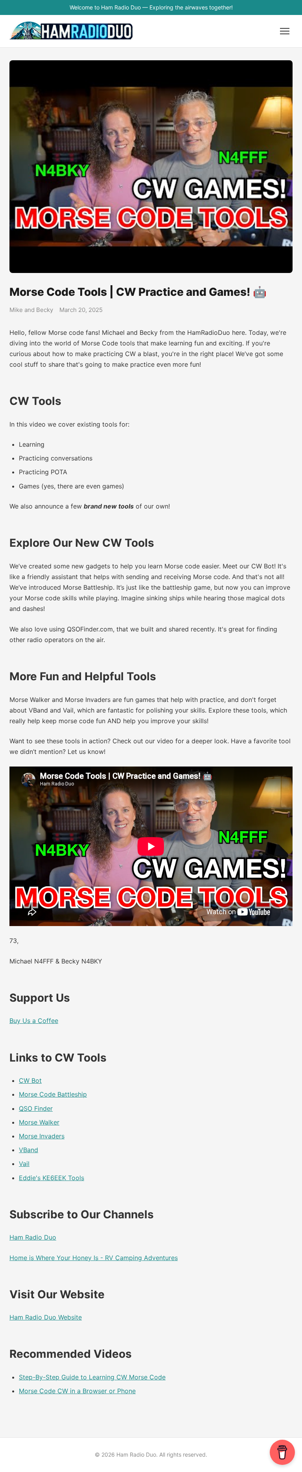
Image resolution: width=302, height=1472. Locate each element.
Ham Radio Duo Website (45, 1317)
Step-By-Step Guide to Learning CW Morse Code (92, 1377)
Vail (24, 1164)
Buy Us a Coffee (33, 1021)
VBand (28, 1150)
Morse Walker (39, 1122)
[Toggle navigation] (285, 31)
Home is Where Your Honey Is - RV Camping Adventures (93, 1258)
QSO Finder (36, 1108)
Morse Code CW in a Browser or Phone (77, 1391)
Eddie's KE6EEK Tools (51, 1178)
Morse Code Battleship (53, 1094)
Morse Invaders (41, 1136)
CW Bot (30, 1080)
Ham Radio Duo (32, 1237)
